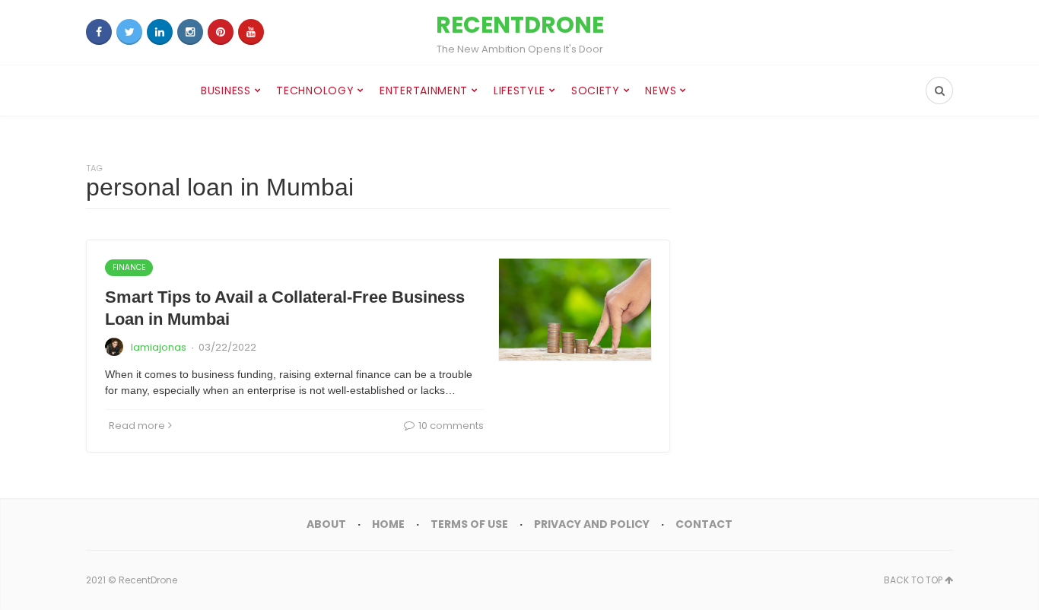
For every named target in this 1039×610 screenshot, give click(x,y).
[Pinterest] (221, 32)
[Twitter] (129, 32)
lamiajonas (158, 347)
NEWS (660, 90)
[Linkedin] (160, 32)
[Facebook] (99, 32)
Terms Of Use (469, 524)
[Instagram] (190, 32)
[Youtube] (251, 32)
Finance (129, 267)
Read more (137, 425)
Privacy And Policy (592, 524)
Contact (703, 524)
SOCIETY (595, 90)
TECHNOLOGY (315, 90)
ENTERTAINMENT (424, 90)
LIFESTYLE (519, 90)
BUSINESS (226, 90)
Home (388, 524)
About (326, 524)
